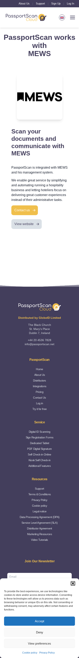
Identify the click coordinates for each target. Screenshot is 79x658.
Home (39, 369)
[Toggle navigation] (72, 17)
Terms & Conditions (39, 494)
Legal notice (40, 511)
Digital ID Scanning (39, 431)
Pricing (39, 391)
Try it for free (39, 409)
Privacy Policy (47, 652)
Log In (70, 3)
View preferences (39, 643)
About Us (24, 3)
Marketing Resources (39, 534)
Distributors (39, 380)
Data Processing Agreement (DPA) (39, 517)
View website (24, 224)
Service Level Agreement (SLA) (39, 522)
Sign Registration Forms (39, 437)
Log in (39, 403)
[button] (73, 583)
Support (40, 3)
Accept (39, 621)
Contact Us (39, 397)
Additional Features (39, 465)
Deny (39, 632)
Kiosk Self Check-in (40, 460)
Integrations (39, 386)
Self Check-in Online (39, 454)
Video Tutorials (39, 539)
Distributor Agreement (39, 528)
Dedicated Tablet (39, 443)
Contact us (22, 210)
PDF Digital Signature (39, 448)
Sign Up (56, 3)
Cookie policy (29, 652)
